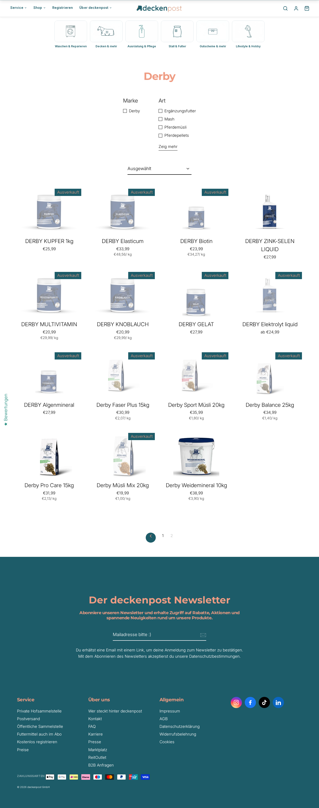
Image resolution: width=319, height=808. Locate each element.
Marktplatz (97, 749)
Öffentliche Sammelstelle (40, 726)
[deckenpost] (159, 8)
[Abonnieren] (202, 634)
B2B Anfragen (101, 765)
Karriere (95, 734)
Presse (94, 742)
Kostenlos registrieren (37, 742)
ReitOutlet (97, 757)
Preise (23, 749)
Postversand (28, 718)
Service (16, 8)
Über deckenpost (93, 8)
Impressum (170, 711)
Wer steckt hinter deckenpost (115, 711)
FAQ (92, 726)
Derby (134, 111)
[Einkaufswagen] (307, 8)
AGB (164, 718)
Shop (37, 8)
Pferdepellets (176, 135)
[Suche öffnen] (285, 8)
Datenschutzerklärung (180, 726)
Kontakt (95, 718)
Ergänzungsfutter (180, 111)
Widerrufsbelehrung (178, 734)
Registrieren (62, 8)
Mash (169, 119)
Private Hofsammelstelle (39, 711)
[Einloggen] (296, 8)
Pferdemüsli (175, 127)
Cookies (167, 742)
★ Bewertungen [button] (5, 410)
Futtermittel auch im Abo (39, 734)
